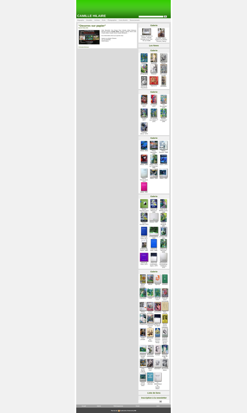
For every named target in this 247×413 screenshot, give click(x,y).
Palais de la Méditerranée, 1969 (163, 210)
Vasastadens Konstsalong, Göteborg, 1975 (163, 265)
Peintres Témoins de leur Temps (157, 340)
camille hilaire (91, 16)
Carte (150, 298)
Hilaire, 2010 (144, 150)
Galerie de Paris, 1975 (144, 263)
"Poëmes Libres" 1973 (144, 133)
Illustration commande (150, 355)
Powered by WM (131, 410)
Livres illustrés (123, 20)
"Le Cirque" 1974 (153, 105)
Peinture (144, 63)
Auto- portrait (165, 312)
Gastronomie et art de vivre (151, 325)
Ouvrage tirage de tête (164, 356)
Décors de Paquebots (144, 86)
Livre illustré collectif (143, 370)
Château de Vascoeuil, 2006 (163, 250)
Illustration (157, 368)
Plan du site (114, 410)
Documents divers (165, 369)
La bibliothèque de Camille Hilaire (158, 385)
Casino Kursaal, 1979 (144, 223)
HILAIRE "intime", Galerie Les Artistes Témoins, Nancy (161, 39)
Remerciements (135, 20)
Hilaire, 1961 (163, 178)
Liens (157, 406)
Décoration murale (163, 74)
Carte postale (143, 338)
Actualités (89, 20)
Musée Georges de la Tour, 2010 (144, 210)
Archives (97, 20)
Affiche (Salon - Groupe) (142, 285)
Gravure (153, 74)
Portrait (157, 355)
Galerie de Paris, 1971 (144, 237)
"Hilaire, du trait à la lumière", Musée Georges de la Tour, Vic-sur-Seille (146, 38)
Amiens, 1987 (154, 222)
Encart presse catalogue (165, 325)
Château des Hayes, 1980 (144, 249)
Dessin (163, 63)
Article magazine (143, 312)
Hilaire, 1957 (144, 192)
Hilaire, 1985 (144, 164)
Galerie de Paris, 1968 (153, 249)
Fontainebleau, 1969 (154, 237)
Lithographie (144, 74)
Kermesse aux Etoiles (150, 339)
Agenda (157, 284)
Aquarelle (154, 63)
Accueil (84, 406)
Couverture (157, 312)
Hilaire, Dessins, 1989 (163, 151)
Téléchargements (118, 406)
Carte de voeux (157, 298)
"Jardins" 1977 (144, 119)
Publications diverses (150, 383)
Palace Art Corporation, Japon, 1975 (154, 264)
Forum (137, 406)
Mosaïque (163, 86)
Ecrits (103, 20)
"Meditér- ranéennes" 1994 (163, 120)
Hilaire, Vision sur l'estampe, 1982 (153, 166)
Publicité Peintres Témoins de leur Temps (164, 341)
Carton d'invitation (150, 312)
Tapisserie (154, 85)
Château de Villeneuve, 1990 (153, 210)
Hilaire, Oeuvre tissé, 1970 (144, 180)
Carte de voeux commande (165, 299)
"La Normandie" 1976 (163, 106)
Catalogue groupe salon (143, 356)
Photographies (112, 20)
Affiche (150, 284)
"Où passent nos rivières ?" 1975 (153, 120)
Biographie (80, 20)
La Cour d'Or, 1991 (163, 237)
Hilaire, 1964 (154, 178)
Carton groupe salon (143, 384)
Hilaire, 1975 (163, 164)
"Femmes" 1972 (144, 105)
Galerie (99, 406)
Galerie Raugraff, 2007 (163, 224)
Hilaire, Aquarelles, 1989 (153, 152)
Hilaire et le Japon (157, 324)
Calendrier (143, 298)
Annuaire (165, 284)
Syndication (123, 410)
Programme (143, 324)
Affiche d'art (150, 369)
